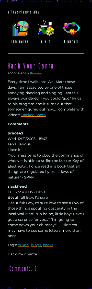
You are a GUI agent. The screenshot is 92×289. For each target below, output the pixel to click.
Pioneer (36, 73)
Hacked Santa (33, 115)
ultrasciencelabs (24, 12)
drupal (23, 245)
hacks (48, 245)
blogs (36, 245)
